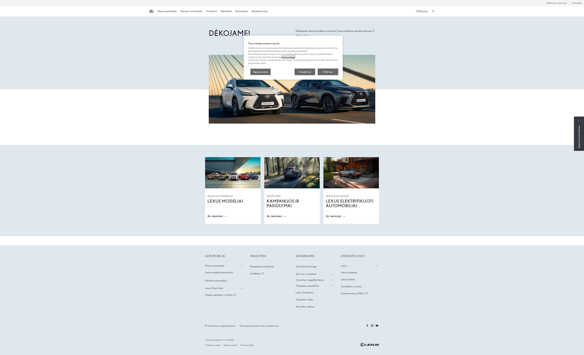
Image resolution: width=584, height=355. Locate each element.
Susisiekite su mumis (351, 286)
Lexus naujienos (349, 272)
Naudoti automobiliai (216, 280)
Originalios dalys (304, 299)
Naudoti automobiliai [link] (191, 11)
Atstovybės (577, 3)
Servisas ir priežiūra (306, 273)
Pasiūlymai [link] (211, 11)
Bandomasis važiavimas (557, 3)
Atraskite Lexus (260, 11)
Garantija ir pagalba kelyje (310, 279)
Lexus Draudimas (305, 292)
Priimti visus (328, 72)
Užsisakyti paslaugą (306, 266)
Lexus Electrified (214, 288)
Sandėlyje (257, 273)
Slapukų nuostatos (230, 345)
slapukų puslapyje (288, 57)
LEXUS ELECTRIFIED (337, 196)
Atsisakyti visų (305, 72)
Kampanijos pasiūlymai (262, 266)
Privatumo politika (247, 345)
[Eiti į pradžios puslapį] (151, 11)
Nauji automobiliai (220, 196)
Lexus (344, 265)
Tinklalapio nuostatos (213, 345)
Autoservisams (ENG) (354, 293)
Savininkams (241, 11)
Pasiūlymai (274, 196)
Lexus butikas (348, 279)
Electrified (226, 11)
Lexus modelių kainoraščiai (219, 272)
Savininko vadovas (305, 306)
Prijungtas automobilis (307, 285)
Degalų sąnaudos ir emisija (220, 294)
